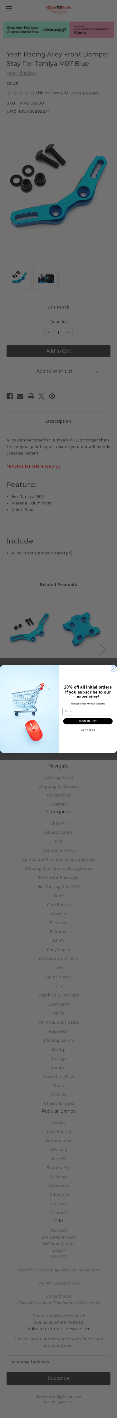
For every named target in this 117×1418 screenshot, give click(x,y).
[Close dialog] (113, 669)
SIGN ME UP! (88, 721)
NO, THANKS (87, 730)
